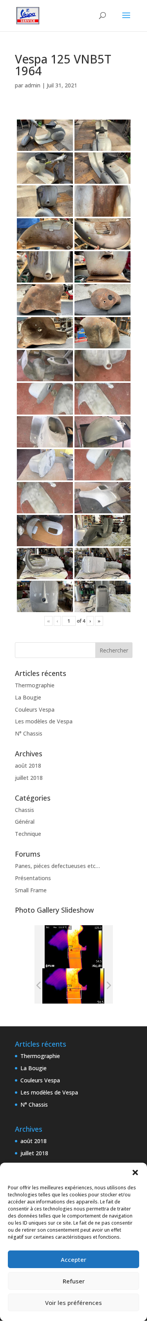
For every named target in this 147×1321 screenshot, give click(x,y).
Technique (28, 833)
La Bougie (28, 697)
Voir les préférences (73, 1303)
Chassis (24, 810)
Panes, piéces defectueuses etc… (57, 866)
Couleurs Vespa (34, 709)
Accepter (73, 1259)
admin (32, 85)
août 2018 (28, 765)
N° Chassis (28, 733)
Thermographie (34, 685)
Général (24, 821)
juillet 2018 (29, 777)
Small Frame (31, 890)
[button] (135, 1172)
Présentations (33, 878)
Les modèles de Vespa (44, 721)
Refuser (74, 1281)
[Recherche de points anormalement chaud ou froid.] (72, 986)
